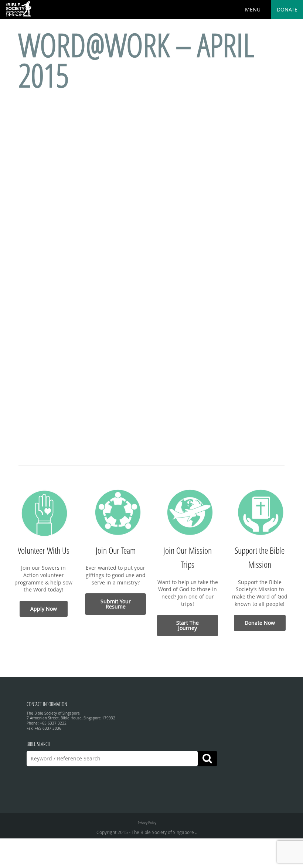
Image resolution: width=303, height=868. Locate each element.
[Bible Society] (18, 9)
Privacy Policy (147, 823)
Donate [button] (287, 9)
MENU (253, 9)
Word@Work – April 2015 (136, 60)
